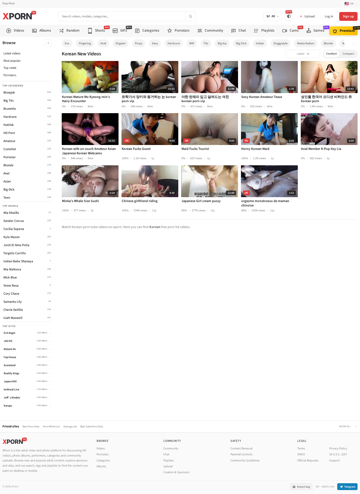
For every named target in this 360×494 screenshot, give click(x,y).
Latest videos (11, 53)
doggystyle (281, 43)
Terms (301, 448)
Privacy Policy (338, 448)
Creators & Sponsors (176, 472)
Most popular (12, 61)
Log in (329, 16)
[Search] (190, 16)
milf (191, 43)
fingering (85, 43)
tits (206, 43)
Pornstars (9, 75)
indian (260, 43)
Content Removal (241, 448)
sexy (155, 43)
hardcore (174, 43)
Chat (166, 454)
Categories (103, 460)
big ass (222, 43)
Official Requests (307, 460)
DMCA (301, 454)
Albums (101, 466)
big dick (241, 43)
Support (334, 460)
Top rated (9, 68)
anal (103, 43)
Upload (168, 466)
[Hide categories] (48, 43)
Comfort (331, 54)
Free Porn (8, 3)
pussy (138, 43)
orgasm (120, 43)
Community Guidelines (245, 460)
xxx (67, 43)
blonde (328, 43)
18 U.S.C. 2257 (338, 454)
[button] (355, 43)
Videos (100, 448)
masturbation (305, 43)
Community (170, 448)
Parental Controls (241, 454)
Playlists (168, 460)
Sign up (348, 16)
